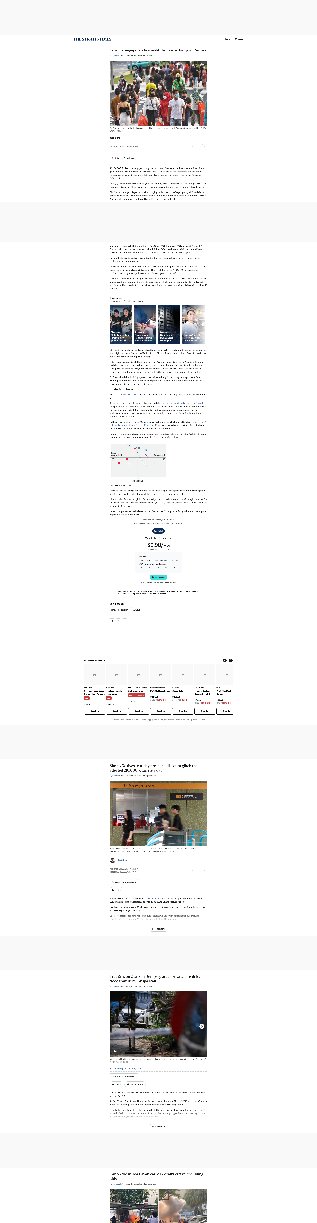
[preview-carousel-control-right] (203, 324)
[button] (225, 39)
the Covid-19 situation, (127, 394)
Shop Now (95, 711)
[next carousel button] (202, 1026)
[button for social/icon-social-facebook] (198, 146)
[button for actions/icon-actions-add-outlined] (130, 860)
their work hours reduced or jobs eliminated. (180, 403)
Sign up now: (115, 55)
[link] (92, 39)
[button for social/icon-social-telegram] (192, 146)
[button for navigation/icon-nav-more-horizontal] (204, 146)
